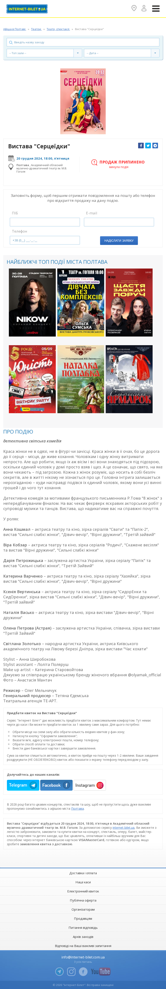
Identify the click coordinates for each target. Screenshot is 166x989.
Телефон (19, 231)
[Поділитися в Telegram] (155, 145)
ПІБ (15, 212)
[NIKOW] (32, 303)
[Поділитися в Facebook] (141, 145)
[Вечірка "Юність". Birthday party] (32, 379)
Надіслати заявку (119, 240)
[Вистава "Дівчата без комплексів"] (80, 303)
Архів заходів (83, 936)
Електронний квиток (83, 891)
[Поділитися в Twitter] (148, 145)
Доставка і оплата (83, 873)
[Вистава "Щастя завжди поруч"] (129, 303)
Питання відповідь (83, 927)
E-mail (91, 212)
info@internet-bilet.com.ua (83, 957)
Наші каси (83, 882)
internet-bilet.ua (123, 828)
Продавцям (83, 918)
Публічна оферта (83, 900)
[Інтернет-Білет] (27, 8)
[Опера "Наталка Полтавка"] (80, 379)
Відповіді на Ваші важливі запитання (83, 946)
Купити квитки (29, 329)
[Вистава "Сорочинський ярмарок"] (129, 379)
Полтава (77, 808)
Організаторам (83, 909)
